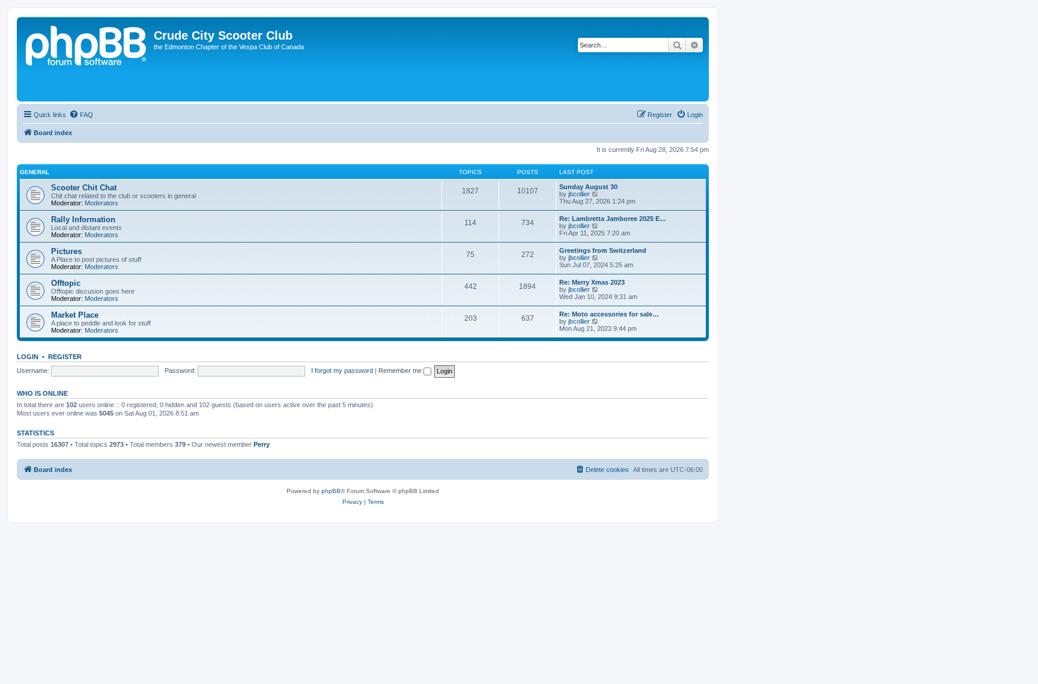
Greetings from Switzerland (602, 250)
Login (27, 356)
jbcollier (579, 194)
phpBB (331, 491)
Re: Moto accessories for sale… (609, 314)
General (34, 172)
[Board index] (87, 59)
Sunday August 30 (588, 186)
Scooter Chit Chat (84, 187)
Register (65, 356)
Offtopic (65, 283)
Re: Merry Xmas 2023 (592, 282)
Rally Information (83, 219)
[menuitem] (81, 114)
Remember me (400, 370)
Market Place (75, 314)
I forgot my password (342, 370)
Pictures (66, 251)
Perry (261, 444)
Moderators (101, 203)
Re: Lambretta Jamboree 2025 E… (612, 218)
